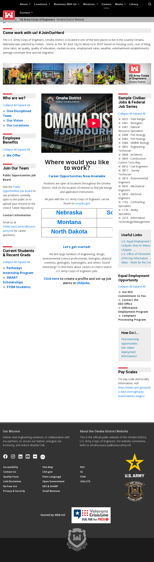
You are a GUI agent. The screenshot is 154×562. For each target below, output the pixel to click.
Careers (106, 4)
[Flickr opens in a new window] (35, 456)
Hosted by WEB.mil (53, 515)
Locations (41, 4)
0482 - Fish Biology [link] (133, 139)
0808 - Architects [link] (132, 154)
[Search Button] (149, 4)
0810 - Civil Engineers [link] (135, 166)
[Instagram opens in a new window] (13, 456)
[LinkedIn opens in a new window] (20, 456)
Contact (25, 12)
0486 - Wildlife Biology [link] (135, 142)
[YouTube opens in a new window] (28, 456)
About (24, 4)
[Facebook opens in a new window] (5, 456)
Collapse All (10, 105)
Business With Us (65, 4)
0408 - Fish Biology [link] (133, 135)
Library (133, 4)
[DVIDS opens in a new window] (42, 456)
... (135, 250)
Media (119, 4)
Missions (89, 4)
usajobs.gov (82, 203)
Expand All (23, 105)
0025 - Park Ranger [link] (133, 119)
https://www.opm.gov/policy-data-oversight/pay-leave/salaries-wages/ (134, 392)
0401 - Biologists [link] (132, 123)
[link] (4, 111)
